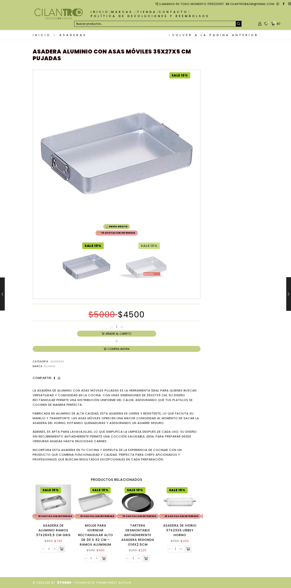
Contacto (173, 12)
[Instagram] (289, 4)
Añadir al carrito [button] (63, 502)
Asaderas (73, 35)
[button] (61, 549)
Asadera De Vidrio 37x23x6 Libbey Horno (180, 530)
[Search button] (238, 24)
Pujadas (50, 366)
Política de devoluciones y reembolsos (150, 16)
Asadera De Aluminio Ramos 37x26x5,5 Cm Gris (53, 530)
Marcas (122, 12)
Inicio (100, 12)
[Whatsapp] (277, 4)
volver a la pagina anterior (215, 35)
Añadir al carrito (118, 334)
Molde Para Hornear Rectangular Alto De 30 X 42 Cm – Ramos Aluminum (95, 535)
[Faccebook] (283, 4)
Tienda (147, 12)
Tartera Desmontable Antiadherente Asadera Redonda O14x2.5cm (137, 535)
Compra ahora (118, 349)
